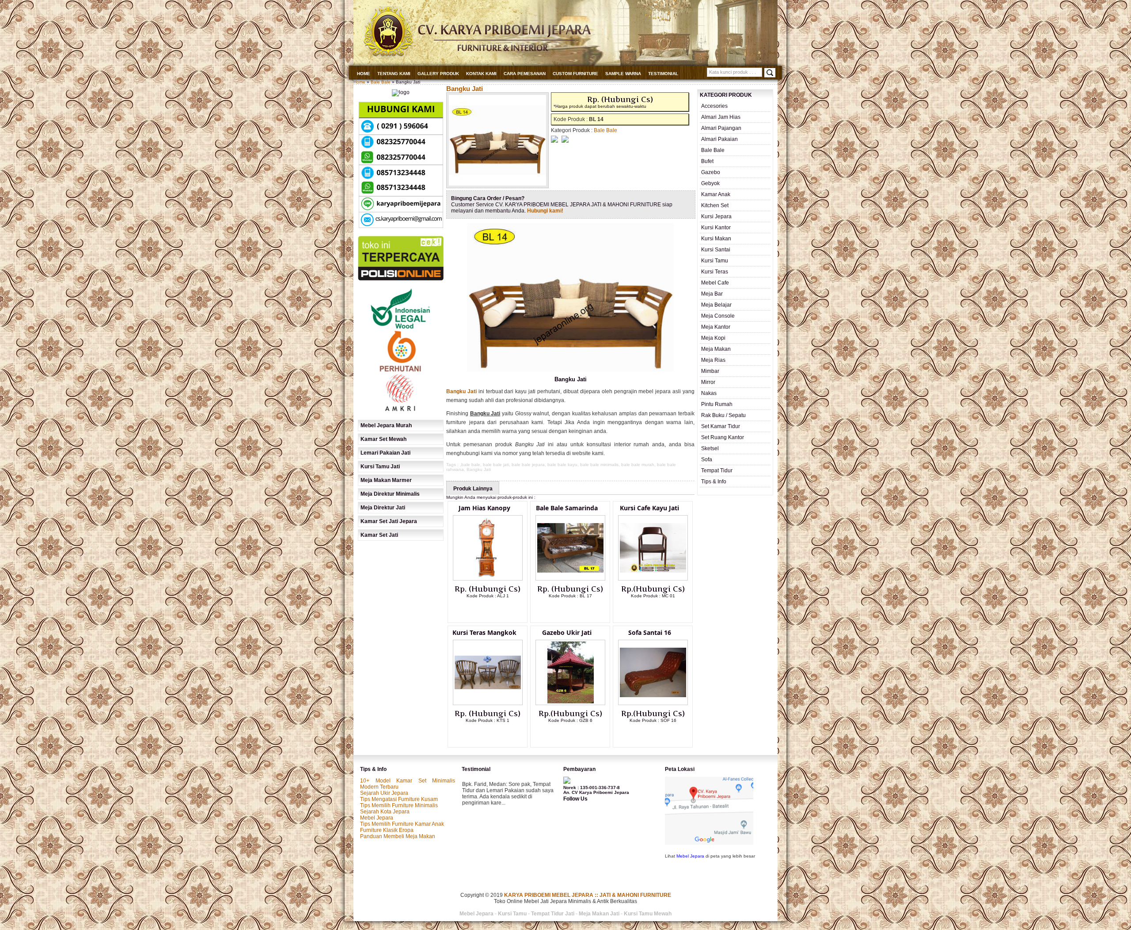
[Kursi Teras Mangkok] (488, 703)
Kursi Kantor (716, 227)
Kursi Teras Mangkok (484, 632)
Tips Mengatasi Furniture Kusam (399, 799)
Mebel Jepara (376, 818)
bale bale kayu (562, 464)
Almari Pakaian (719, 139)
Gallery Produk (438, 73)
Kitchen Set (715, 205)
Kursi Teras (714, 272)
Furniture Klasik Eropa (387, 830)
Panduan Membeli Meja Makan (397, 836)
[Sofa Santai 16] (653, 703)
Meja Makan (716, 349)
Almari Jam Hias (720, 117)
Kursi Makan (716, 238)
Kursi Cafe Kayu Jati (649, 508)
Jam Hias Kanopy (484, 508)
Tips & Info (713, 481)
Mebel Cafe (715, 283)
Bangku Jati (464, 88)
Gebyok (710, 183)
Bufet (707, 161)
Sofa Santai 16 (649, 632)
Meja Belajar (716, 305)
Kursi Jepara (716, 216)
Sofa (706, 459)
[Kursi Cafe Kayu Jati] (653, 579)
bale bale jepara (528, 464)
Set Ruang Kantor (722, 437)
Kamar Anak (715, 194)
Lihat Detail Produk (494, 610)
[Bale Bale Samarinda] (570, 579)
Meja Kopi (713, 338)
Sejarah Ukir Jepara (384, 793)
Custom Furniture (575, 73)
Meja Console (718, 316)
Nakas (709, 393)
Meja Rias (713, 360)
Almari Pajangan (721, 128)
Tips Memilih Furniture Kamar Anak (402, 824)
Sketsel (710, 448)
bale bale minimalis (599, 464)
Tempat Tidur (716, 470)
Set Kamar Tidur (720, 426)
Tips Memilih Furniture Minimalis (399, 805)
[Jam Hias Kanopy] (488, 579)
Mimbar (710, 371)
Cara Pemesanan (525, 73)
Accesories (714, 106)
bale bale (470, 464)
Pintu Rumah (716, 404)
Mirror (708, 382)
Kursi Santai (715, 250)
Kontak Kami (481, 73)
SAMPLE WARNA (623, 73)
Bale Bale (381, 82)
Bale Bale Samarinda (567, 508)
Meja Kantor (715, 327)
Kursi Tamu (714, 261)
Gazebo (710, 172)
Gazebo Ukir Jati (567, 632)
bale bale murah (637, 464)
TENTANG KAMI (393, 73)
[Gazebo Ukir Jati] (570, 703)
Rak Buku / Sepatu (723, 415)
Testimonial (663, 73)
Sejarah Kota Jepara (385, 812)
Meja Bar (712, 294)
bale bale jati (496, 464)
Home (363, 73)
